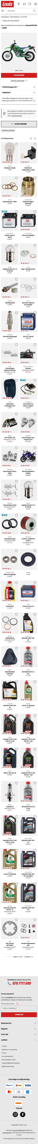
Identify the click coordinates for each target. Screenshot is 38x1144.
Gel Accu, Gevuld (28, 336)
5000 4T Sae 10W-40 (10, 773)
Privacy (4, 1053)
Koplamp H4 (10, 806)
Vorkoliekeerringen (9, 539)
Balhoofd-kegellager (10, 574)
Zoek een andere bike (17, 81)
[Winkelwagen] (35, 4)
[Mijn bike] (24, 4)
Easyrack (28, 368)
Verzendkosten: (7, 1132)
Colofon (4, 1046)
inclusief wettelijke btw (19, 1130)
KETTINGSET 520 (10, 437)
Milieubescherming (8, 1066)
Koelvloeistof (10, 606)
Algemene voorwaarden (9, 1049)
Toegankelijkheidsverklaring (11, 1063)
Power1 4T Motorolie (28, 705)
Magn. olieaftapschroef (28, 269)
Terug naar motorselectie (11, 20)
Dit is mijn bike (19, 75)
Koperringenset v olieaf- (10, 201)
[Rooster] (31, 138)
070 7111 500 (21, 983)
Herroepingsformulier (9, 1060)
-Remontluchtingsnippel (10, 336)
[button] (34, 10)
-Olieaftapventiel (10, 303)
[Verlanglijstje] (29, 4)
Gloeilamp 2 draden (10, 168)
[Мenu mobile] (2, 10)
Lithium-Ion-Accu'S (28, 606)
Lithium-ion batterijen (28, 235)
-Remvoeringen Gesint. (10, 505)
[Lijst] (35, 138)
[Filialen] (18, 4)
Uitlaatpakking (10, 638)
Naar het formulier (17, 116)
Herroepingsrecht (7, 1056)
